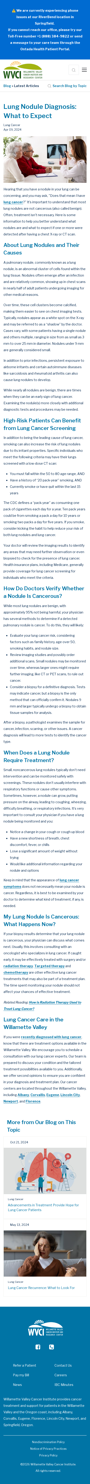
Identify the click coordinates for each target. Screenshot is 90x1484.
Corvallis (37, 1095)
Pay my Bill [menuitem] (21, 1375)
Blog (7, 86)
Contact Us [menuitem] (63, 1365)
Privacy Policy (48, 1455)
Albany (23, 1095)
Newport (10, 1101)
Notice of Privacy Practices (48, 1448)
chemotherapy (15, 972)
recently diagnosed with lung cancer (51, 1037)
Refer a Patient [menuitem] (24, 1365)
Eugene (52, 1095)
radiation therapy (18, 966)
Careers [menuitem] (60, 1375)
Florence (33, 1101)
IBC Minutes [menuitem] (63, 1385)
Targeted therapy (49, 966)
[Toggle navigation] (84, 70)
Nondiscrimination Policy (48, 1442)
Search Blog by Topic (70, 86)
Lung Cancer (11, 125)
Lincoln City (70, 1095)
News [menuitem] (17, 1385)
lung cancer (13, 202)
